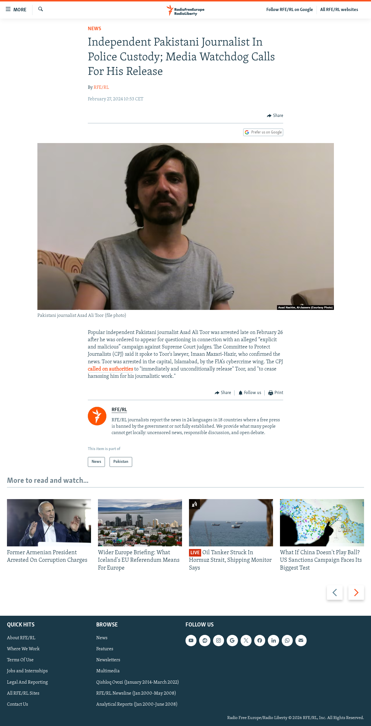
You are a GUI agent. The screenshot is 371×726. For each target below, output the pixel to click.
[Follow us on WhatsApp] (287, 640)
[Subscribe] (300, 640)
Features (104, 649)
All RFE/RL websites (339, 10)
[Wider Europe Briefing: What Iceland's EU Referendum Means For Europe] (140, 522)
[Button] (275, 116)
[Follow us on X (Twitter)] (246, 640)
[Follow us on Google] (232, 640)
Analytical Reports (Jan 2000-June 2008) (137, 704)
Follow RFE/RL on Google (289, 10)
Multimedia (108, 671)
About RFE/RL (21, 638)
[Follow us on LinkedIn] (273, 640)
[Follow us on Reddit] (204, 640)
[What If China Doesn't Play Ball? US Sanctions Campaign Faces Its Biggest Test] (322, 522)
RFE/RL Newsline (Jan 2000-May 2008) (136, 693)
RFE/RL (101, 87)
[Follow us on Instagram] (218, 640)
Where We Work (23, 649)
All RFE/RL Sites (23, 693)
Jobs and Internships (27, 671)
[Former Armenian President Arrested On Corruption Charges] (49, 522)
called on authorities (110, 369)
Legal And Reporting (27, 682)
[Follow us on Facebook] (259, 640)
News (94, 29)
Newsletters (108, 660)
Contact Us (17, 704)
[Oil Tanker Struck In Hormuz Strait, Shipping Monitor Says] (231, 522)
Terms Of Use (20, 660)
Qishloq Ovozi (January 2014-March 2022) (137, 682)
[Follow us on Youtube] (191, 640)
